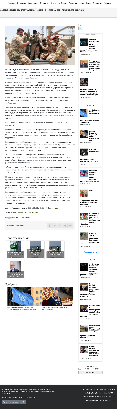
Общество (44, 3)
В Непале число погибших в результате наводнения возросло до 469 (89, 238)
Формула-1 (73, 3)
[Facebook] (49, 225)
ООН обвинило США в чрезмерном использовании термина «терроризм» (21, 308)
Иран (13, 212)
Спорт (64, 3)
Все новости (90, 252)
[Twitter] (54, 225)
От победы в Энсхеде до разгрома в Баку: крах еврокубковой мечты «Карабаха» (90, 218)
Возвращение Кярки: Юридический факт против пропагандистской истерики (90, 331)
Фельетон (97, 3)
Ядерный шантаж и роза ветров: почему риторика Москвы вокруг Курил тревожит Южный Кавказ (90, 45)
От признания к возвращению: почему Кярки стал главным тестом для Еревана (90, 311)
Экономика (33, 3)
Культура (55, 3)
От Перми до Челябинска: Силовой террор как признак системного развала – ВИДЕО (89, 269)
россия (28, 212)
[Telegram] (65, 225)
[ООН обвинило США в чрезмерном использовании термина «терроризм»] (25, 296)
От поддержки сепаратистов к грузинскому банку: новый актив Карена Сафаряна (94, 65)
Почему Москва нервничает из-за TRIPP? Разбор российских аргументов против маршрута (89, 290)
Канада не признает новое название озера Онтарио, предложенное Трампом (89, 176)
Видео (88, 3)
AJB (22, 402)
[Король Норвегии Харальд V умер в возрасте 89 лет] (57, 296)
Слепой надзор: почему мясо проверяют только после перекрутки (94, 351)
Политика (21, 3)
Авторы (107, 3)
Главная (12, 3)
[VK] (70, 225)
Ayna (5, 402)
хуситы (35, 212)
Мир (82, 3)
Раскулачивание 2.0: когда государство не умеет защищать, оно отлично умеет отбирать (89, 92)
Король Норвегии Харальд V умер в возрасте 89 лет (94, 135)
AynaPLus (14, 402)
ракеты (20, 212)
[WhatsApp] (59, 225)
